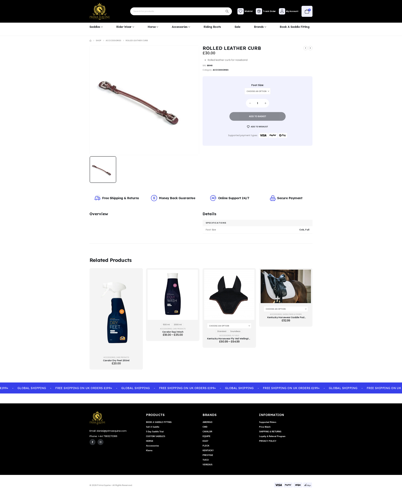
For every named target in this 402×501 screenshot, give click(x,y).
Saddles (95, 27)
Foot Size (257, 85)
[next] (310, 48)
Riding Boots (212, 27)
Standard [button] (221, 331)
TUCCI (206, 460)
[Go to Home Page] (90, 40)
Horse (152, 27)
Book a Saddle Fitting (294, 27)
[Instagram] (100, 442)
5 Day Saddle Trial (155, 431)
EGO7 (205, 441)
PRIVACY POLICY (267, 441)
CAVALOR (207, 431)
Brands (258, 27)
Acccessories (221, 70)
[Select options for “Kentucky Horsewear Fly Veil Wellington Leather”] (250, 274)
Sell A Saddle (152, 427)
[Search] (227, 11)
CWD (205, 427)
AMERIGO (207, 422)
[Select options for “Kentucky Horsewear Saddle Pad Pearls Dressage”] (306, 274)
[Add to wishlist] (137, 282)
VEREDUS (207, 464)
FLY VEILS (235, 335)
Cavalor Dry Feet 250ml (116, 360)
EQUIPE (206, 436)
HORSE (149, 441)
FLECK (206, 446)
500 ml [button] (166, 324)
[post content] (116, 311)
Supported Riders (267, 422)
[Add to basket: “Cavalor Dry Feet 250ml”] (136, 274)
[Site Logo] (100, 11)
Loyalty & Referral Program (272, 436)
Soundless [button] (235, 331)
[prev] (305, 48)
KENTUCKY (208, 450)
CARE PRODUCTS (122, 357)
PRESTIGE (208, 455)
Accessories (179, 27)
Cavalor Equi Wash (172, 331)
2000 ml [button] (178, 324)
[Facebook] (92, 442)
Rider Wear (124, 27)
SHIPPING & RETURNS (270, 431)
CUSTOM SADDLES (155, 436)
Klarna (149, 450)
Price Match (265, 427)
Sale (237, 27)
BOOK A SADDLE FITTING (159, 422)
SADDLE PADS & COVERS (292, 314)
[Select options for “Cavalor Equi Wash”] (193, 274)
